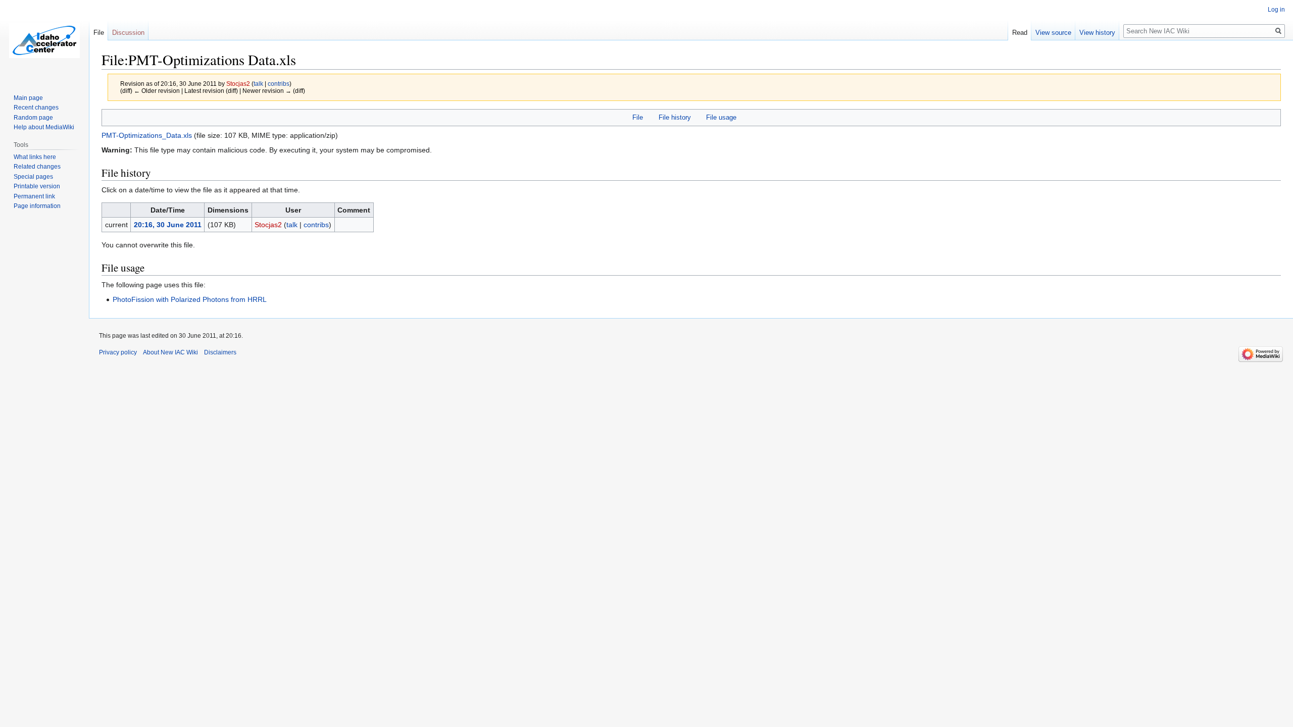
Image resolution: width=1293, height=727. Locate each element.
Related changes (37, 166)
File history (675, 117)
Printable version (37, 186)
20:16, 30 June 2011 (168, 225)
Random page (33, 117)
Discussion (128, 32)
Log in (1276, 9)
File (637, 117)
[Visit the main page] (44, 40)
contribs (278, 83)
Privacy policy (118, 352)
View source (1053, 32)
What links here (35, 157)
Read (1019, 32)
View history (1097, 32)
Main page (28, 97)
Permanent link (34, 196)
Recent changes (36, 107)
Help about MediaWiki (44, 127)
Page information (37, 206)
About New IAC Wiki (170, 352)
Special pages (33, 176)
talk (258, 83)
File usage (721, 117)
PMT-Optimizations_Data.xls (147, 135)
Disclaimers (220, 352)
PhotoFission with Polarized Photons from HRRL (190, 299)
